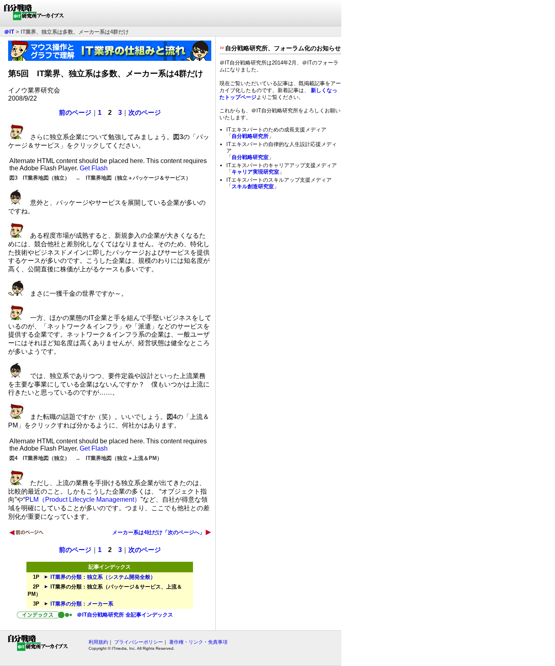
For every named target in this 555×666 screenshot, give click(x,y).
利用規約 (98, 642)
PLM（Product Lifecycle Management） (83, 499)
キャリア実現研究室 (255, 172)
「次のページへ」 (184, 532)
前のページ (75, 112)
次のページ (144, 112)
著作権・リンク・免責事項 (198, 642)
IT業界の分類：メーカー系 (81, 604)
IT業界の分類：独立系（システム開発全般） (103, 577)
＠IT (9, 32)
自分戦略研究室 (250, 157)
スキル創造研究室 (253, 186)
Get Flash (94, 168)
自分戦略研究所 (250, 136)
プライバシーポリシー (138, 642)
